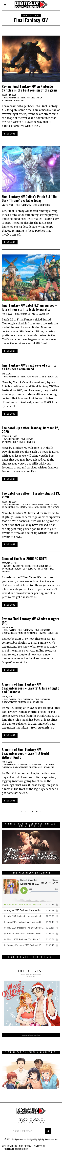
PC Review (32, 632)
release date (53, 507)
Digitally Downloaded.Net (48, 1139)
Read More (9, 133)
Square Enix (19, 100)
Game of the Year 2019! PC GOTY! (24, 558)
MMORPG (22, 632)
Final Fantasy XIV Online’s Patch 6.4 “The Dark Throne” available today (29, 198)
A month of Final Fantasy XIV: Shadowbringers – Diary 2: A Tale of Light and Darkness (30, 688)
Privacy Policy (39, 1146)
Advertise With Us (9, 1146)
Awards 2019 (18, 566)
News (35, 205)
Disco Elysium (32, 566)
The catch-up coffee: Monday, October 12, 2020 (30, 429)
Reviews (8, 100)
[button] (48, 1131)
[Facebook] (20, 1120)
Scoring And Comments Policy (16, 1149)
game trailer (12, 507)
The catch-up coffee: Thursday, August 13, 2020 (31, 495)
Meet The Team (25, 1146)
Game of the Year (13, 568)
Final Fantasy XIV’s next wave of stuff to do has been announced (29, 367)
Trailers (31, 441)
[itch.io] (31, 1120)
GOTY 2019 (27, 568)
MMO (23, 97)
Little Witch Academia (29, 507)
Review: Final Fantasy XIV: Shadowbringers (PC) (30, 620)
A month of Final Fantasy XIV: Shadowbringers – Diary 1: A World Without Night (25, 753)
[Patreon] (36, 1120)
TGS (14, 441)
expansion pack (11, 764)
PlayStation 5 (39, 376)
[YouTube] (25, 1120)
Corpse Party (37, 504)
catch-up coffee (11, 439)
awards (7, 566)
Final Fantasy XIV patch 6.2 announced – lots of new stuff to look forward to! (29, 307)
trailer (21, 441)
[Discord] (42, 1120)
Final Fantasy (10, 630)
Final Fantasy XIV (11, 97)
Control (25, 504)
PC (35, 568)
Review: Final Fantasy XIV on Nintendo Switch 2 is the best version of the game (30, 88)
